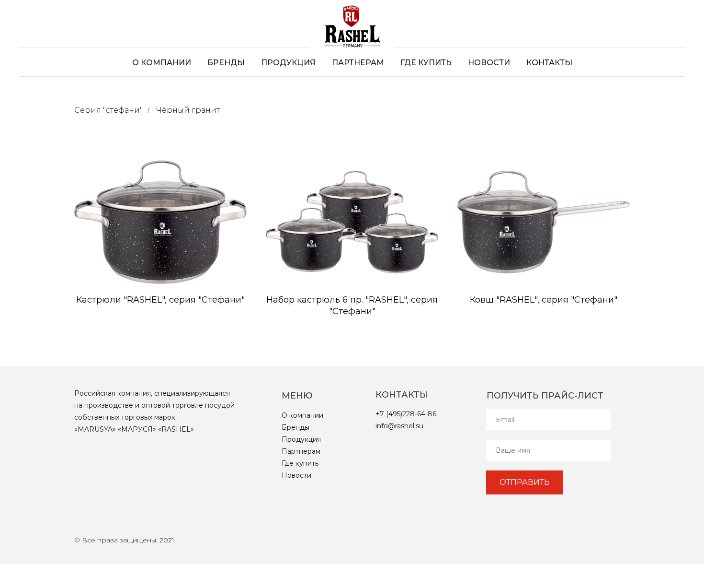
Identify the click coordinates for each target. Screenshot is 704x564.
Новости (489, 62)
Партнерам (358, 62)
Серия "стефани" (108, 110)
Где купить (426, 62)
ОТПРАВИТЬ (525, 482)
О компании (161, 62)
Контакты (549, 62)
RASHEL (176, 429)
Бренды (226, 62)
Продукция (288, 62)
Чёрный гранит (188, 110)
